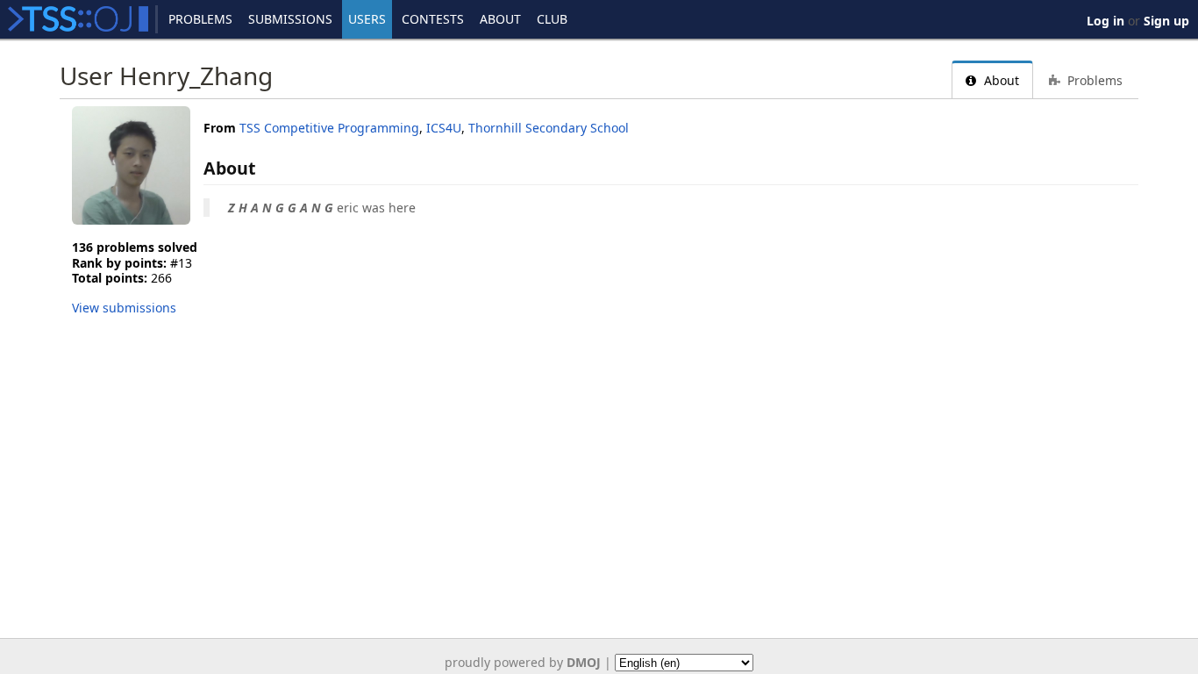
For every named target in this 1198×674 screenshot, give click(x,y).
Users (367, 19)
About (500, 19)
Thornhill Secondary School (548, 127)
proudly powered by (523, 662)
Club (552, 19)
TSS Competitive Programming (329, 127)
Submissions (290, 19)
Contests (433, 19)
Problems (200, 19)
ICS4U (443, 127)
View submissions (124, 307)
